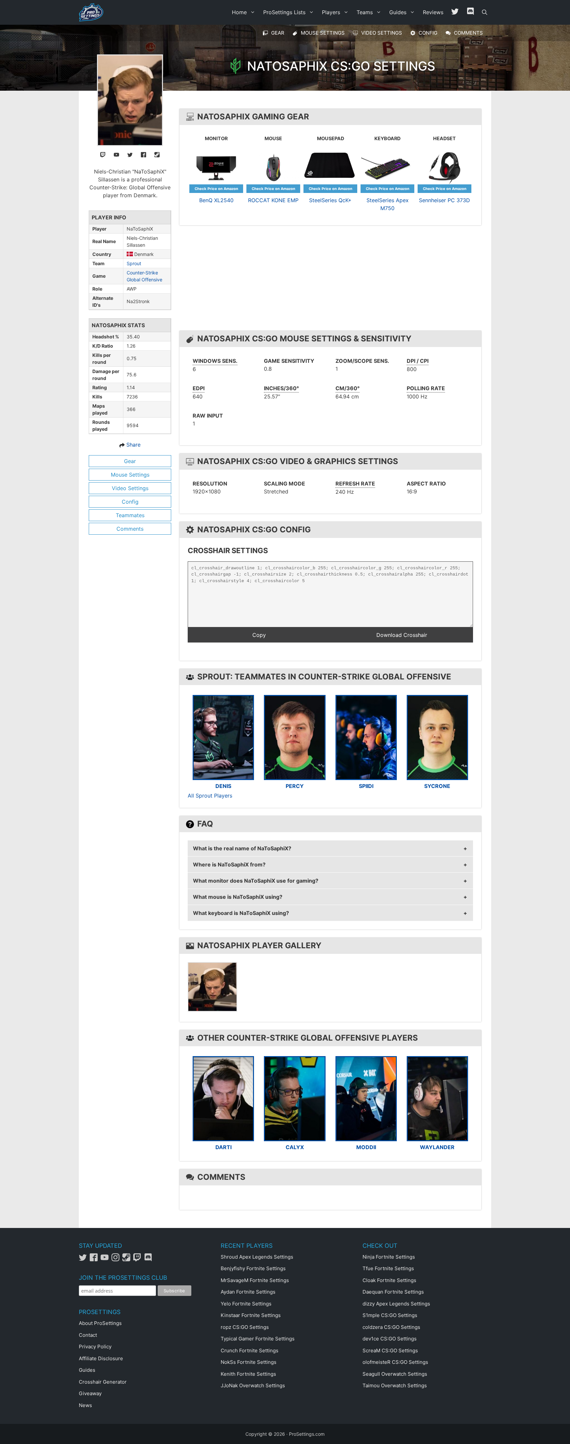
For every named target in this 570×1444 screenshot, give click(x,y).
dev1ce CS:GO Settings (390, 1338)
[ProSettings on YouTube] (106, 1259)
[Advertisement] (332, 280)
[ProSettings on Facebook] (95, 1259)
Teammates (130, 515)
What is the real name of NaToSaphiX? (242, 848)
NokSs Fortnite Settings (248, 1362)
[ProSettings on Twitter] (454, 12)
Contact (88, 1335)
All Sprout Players (210, 795)
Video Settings (130, 488)
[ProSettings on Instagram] (116, 1259)
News (85, 1405)
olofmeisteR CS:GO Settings (395, 1362)
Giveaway (90, 1393)
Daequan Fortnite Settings (393, 1292)
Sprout (134, 263)
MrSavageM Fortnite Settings (255, 1280)
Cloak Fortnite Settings (389, 1280)
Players (331, 12)
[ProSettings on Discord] (149, 1259)
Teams (365, 12)
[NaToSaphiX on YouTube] (116, 154)
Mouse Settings (130, 474)
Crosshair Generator (103, 1382)
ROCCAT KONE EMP (273, 200)
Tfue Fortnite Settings (388, 1268)
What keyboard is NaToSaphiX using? (241, 913)
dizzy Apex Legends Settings (396, 1304)
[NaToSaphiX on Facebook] (143, 154)
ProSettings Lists (284, 12)
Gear (130, 461)
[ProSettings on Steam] (127, 1259)
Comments (129, 528)
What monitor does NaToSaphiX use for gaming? (255, 880)
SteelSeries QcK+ (330, 200)
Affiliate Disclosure (101, 1358)
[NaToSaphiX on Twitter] (130, 154)
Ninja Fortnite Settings (389, 1257)
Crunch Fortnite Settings (249, 1350)
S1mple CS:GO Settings (390, 1315)
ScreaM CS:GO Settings (390, 1350)
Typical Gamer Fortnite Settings (258, 1338)
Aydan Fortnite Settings (248, 1292)
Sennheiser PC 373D (444, 200)
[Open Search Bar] (484, 12)
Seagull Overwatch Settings (395, 1374)
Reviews (433, 12)
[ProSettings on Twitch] (138, 1259)
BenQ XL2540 (216, 200)
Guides (397, 12)
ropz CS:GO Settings (245, 1327)
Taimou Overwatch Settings (395, 1385)
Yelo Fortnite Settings (246, 1304)
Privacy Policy (95, 1346)
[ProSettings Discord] (470, 12)
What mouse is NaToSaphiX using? (237, 897)
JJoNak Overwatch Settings (253, 1385)
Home (239, 12)
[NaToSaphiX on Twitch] (103, 154)
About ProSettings (100, 1323)
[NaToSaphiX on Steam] (157, 154)
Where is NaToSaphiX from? (229, 864)
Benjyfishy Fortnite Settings (253, 1268)
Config (130, 501)
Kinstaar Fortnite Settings (251, 1315)
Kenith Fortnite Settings (248, 1374)
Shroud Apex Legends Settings (257, 1257)
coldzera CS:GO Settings (391, 1327)
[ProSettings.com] (93, 12)
